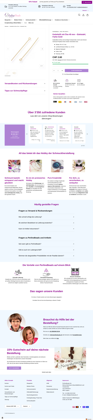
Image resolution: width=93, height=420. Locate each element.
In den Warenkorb (76, 70)
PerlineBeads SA (11, 413)
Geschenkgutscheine (32, 395)
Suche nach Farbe (9, 386)
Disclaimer (49, 386)
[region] (57, 134)
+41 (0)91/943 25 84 (71, 7)
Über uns (31, 22)
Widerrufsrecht (50, 392)
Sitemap (7, 399)
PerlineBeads (56, 31)
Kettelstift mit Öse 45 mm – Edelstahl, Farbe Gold (18, 26)
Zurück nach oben (46, 372)
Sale (25, 22)
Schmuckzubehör (31, 20)
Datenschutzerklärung (52, 389)
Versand (60, 59)
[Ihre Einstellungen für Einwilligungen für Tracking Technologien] (2, 417)
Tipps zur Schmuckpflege (11, 396)
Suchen (7, 383)
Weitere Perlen (18, 20)
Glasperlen (8, 20)
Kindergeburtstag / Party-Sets (34, 397)
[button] (87, 15)
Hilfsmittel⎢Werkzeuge (45, 20)
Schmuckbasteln (31, 400)
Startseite (6, 26)
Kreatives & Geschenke (61, 20)
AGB (47, 383)
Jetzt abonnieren (14, 368)
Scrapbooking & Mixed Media (13, 22)
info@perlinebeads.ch (82, 7)
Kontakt (7, 389)
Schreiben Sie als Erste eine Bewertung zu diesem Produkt (47, 300)
